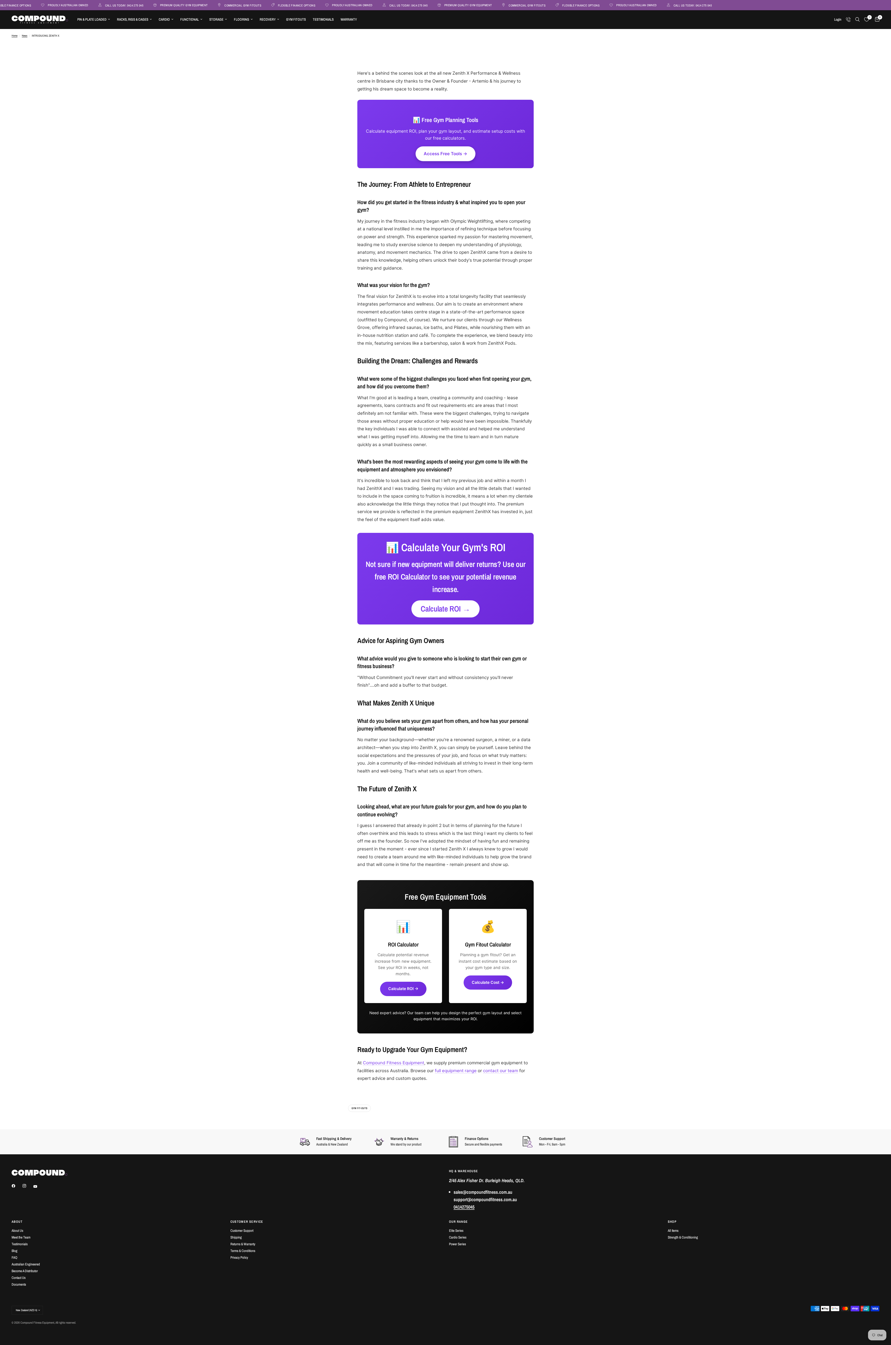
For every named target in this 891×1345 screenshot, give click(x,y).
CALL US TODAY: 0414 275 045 (88, 5)
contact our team (500, 1070)
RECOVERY (268, 19)
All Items (673, 1230)
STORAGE (216, 19)
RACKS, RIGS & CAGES (132, 19)
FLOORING (241, 19)
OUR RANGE (458, 1221)
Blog (14, 1250)
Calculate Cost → (488, 982)
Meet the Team (21, 1237)
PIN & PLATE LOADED (92, 19)
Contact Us (19, 1277)
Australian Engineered (26, 1264)
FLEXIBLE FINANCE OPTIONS (261, 5)
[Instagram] (28, 1186)
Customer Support (241, 1230)
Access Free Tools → (445, 153)
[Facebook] (17, 1186)
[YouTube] (38, 1186)
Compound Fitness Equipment (393, 1062)
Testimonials (20, 1244)
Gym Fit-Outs (359, 1108)
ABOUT (17, 1221)
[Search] (857, 19)
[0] (876, 19)
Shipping (236, 1237)
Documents (19, 1284)
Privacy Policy (239, 1257)
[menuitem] (93, 19)
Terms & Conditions (242, 1250)
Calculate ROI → (445, 608)
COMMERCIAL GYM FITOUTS (207, 5)
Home (14, 36)
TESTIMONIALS (323, 19)
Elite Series (456, 1230)
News (24, 36)
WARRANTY (349, 19)
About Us (17, 1230)
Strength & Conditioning (683, 1237)
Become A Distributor (25, 1270)
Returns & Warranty (242, 1244)
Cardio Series (457, 1237)
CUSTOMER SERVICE (246, 1221)
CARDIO (164, 19)
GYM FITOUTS (296, 19)
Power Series (457, 1244)
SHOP (672, 1221)
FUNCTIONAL (189, 19)
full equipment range (456, 1070)
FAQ (14, 1257)
